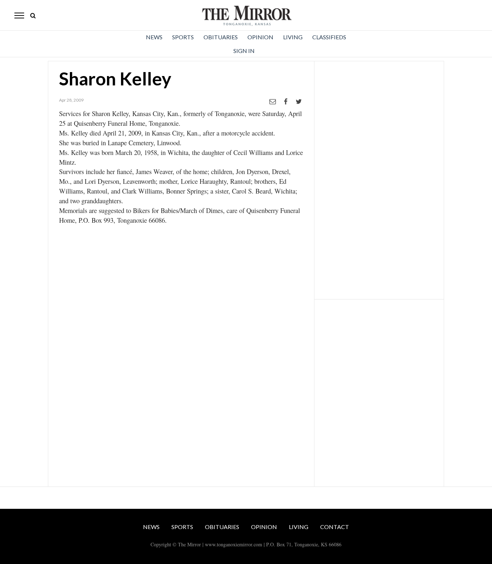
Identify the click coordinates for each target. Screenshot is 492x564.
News (154, 37)
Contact (334, 526)
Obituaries (220, 37)
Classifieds (329, 37)
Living (293, 37)
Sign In (244, 50)
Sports (183, 37)
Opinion (260, 37)
